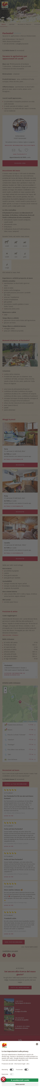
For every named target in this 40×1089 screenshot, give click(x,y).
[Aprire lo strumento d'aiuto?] (3, 1079)
